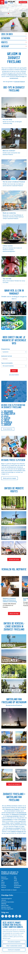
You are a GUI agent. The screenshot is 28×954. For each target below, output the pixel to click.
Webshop (3, 903)
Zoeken (14, 370)
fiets (23, 76)
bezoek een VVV (21, 831)
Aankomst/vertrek (6, 356)
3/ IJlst (5, 415)
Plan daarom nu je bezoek (13, 828)
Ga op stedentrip (7, 429)
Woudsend (17, 887)
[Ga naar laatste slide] (2, 584)
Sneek (3, 884)
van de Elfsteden (7, 819)
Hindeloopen (4, 878)
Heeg (15, 878)
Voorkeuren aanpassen (14, 949)
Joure (15, 880)
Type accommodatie (7, 363)
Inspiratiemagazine (6, 898)
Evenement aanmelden (7, 902)
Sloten (3, 882)
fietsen (7, 823)
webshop (13, 831)
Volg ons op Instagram (14, 784)
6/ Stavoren (6, 422)
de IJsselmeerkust (21, 812)
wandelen (17, 823)
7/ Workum (6, 424)
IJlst (2, 880)
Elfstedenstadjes (13, 74)
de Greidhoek (23, 814)
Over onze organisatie (7, 909)
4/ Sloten (5, 417)
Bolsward (3, 877)
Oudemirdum (17, 885)
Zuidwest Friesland (19, 81)
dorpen (23, 819)
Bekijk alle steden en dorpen (9, 890)
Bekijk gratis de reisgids (9, 478)
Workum (3, 887)
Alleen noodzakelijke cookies (14, 945)
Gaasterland (15, 814)
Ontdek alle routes (14, 559)
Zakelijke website (6, 907)
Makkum (16, 884)
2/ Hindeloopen (8, 413)
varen (11, 823)
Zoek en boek (4, 905)
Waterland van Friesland (12, 809)
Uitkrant (3, 900)
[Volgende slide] (25, 584)
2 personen (5, 352)
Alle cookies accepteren (14, 941)
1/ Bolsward (7, 411)
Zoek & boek (23, 2)
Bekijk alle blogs (14, 613)
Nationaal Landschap (13, 816)
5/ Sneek (5, 420)
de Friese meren (10, 812)
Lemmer (16, 882)
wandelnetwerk (14, 78)
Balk (15, 877)
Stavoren (3, 885)
